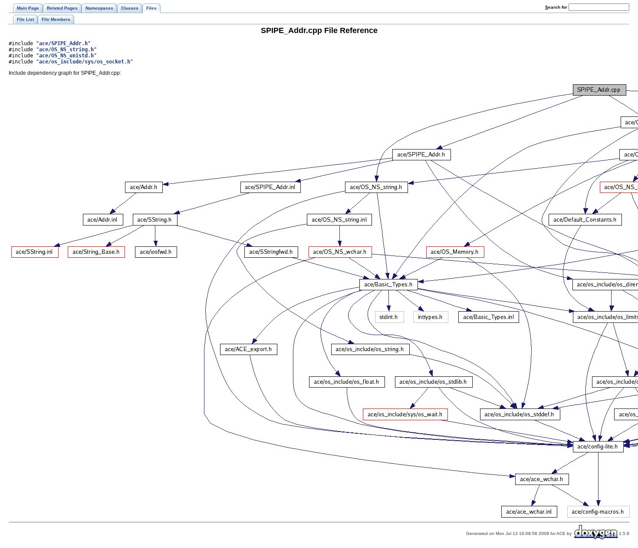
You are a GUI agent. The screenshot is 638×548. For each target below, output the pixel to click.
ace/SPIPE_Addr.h (63, 43)
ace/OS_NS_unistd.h (66, 56)
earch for (557, 7)
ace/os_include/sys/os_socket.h (84, 62)
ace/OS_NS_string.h (66, 49)
